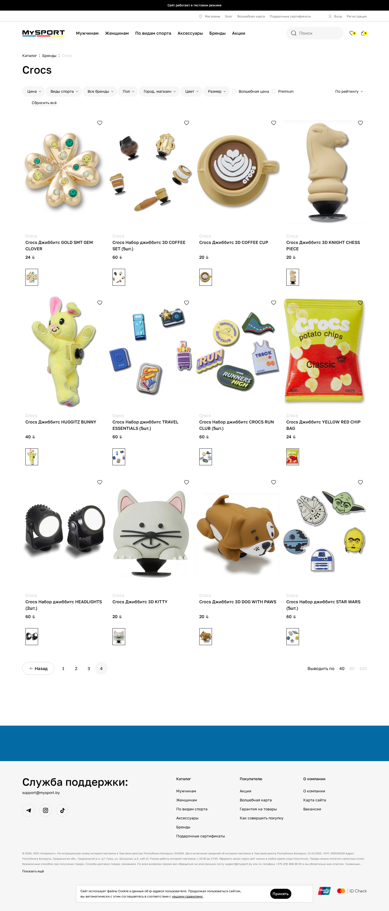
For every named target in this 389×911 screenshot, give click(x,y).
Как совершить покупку (261, 818)
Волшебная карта (251, 16)
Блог (229, 16)
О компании (314, 791)
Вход (338, 16)
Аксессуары (190, 33)
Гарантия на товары (258, 809)
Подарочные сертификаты (290, 16)
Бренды (217, 33)
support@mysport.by (41, 792)
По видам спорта (153, 33)
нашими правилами (187, 896)
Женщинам (117, 33)
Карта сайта (314, 800)
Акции (238, 33)
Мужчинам (87, 33)
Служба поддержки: (75, 782)
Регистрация (357, 16)
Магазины (212, 16)
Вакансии (312, 809)
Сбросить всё (44, 102)
